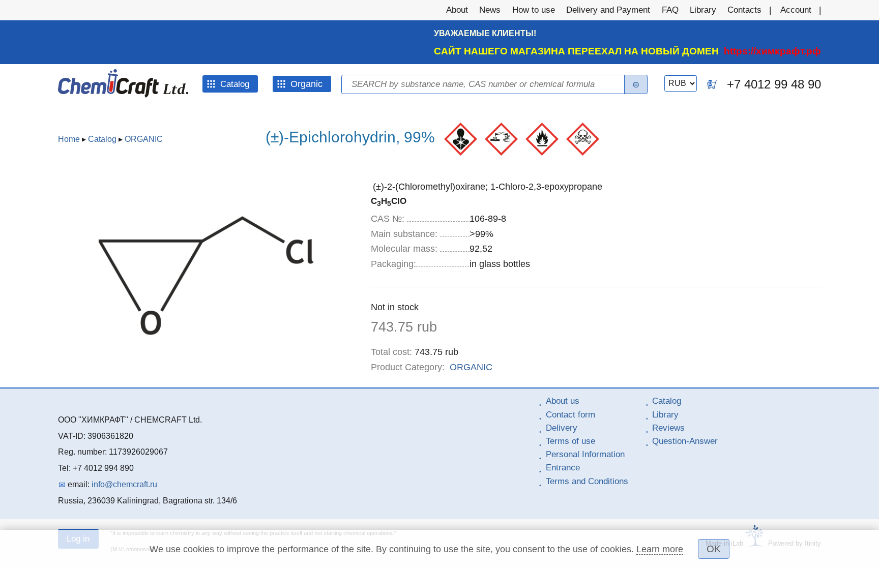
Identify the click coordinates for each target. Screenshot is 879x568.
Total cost (391, 352)
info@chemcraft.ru (124, 484)
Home (69, 139)
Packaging (393, 264)
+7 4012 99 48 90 (774, 84)
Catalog (102, 139)
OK (714, 548)
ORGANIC (144, 139)
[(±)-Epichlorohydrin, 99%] (206, 371)
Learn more (659, 549)
